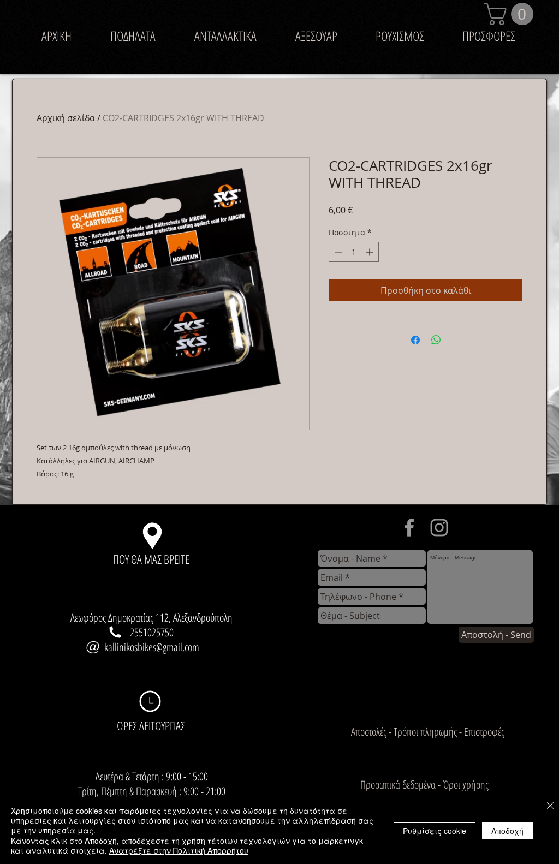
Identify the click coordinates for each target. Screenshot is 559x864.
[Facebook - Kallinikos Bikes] (409, 527)
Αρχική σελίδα (66, 118)
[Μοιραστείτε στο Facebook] (415, 340)
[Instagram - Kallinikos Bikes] (439, 527)
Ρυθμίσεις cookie (434, 830)
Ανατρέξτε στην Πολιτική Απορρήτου (178, 850)
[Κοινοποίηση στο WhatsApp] (436, 340)
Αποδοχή (507, 830)
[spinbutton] (354, 251)
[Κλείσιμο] (550, 806)
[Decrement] (337, 251)
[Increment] (370, 251)
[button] (511, 14)
